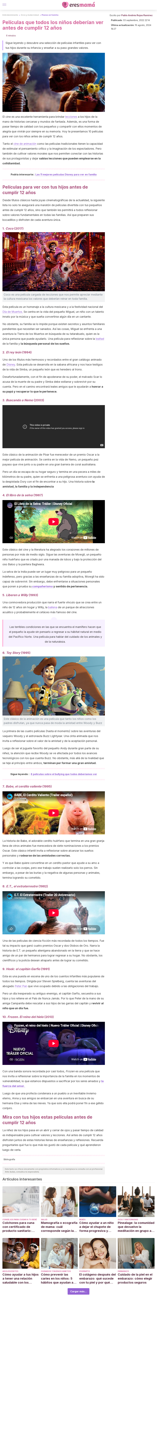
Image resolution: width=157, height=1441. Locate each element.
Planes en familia (50, 15)
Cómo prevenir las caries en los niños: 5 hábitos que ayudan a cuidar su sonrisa (57, 1278)
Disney (10, 364)
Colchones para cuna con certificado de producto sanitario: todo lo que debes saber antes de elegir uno (20, 1227)
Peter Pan (21, 986)
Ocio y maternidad (30, 15)
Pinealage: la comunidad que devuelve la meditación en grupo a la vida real (136, 1227)
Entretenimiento (10, 15)
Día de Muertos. (12, 311)
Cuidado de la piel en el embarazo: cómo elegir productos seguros (135, 1278)
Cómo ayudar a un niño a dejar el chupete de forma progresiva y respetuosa (96, 1227)
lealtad (100, 338)
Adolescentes (10, 1271)
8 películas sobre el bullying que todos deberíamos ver (64, 774)
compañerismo (42, 586)
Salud (44, 1219)
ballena (52, 607)
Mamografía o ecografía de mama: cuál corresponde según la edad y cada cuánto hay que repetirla (59, 1227)
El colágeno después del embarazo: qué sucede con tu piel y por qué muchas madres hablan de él (97, 1278)
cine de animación (24, 143)
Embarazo (123, 1271)
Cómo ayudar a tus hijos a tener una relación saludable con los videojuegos (20, 1278)
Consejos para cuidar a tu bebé (19, 1219)
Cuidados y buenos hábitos (56, 1271)
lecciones (71, 116)
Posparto (84, 1271)
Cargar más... (78, 1291)
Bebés (82, 1219)
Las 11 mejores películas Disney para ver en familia (66, 174)
